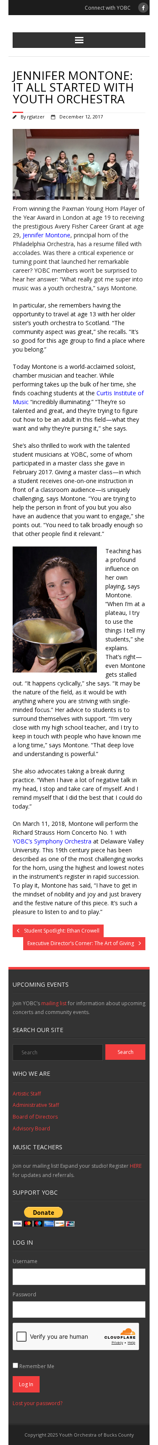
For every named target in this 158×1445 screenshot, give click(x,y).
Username (25, 1261)
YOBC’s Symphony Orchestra (52, 841)
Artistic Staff (27, 1093)
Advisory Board (31, 1128)
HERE (136, 1165)
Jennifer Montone (45, 235)
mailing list (54, 1003)
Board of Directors (35, 1116)
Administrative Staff (36, 1105)
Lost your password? (37, 1403)
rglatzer (36, 116)
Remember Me (36, 1366)
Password (24, 1294)
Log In (26, 1384)
